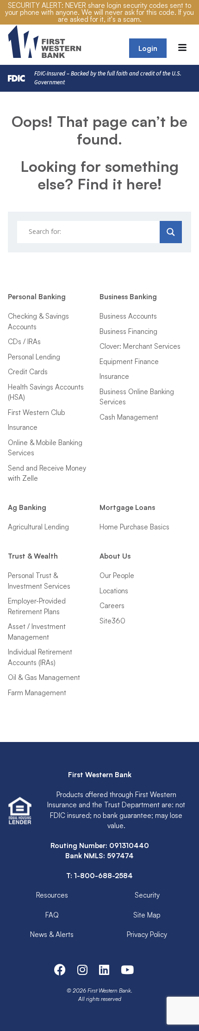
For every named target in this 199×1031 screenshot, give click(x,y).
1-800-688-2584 (103, 875)
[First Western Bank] (45, 41)
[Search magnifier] (171, 232)
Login (147, 48)
